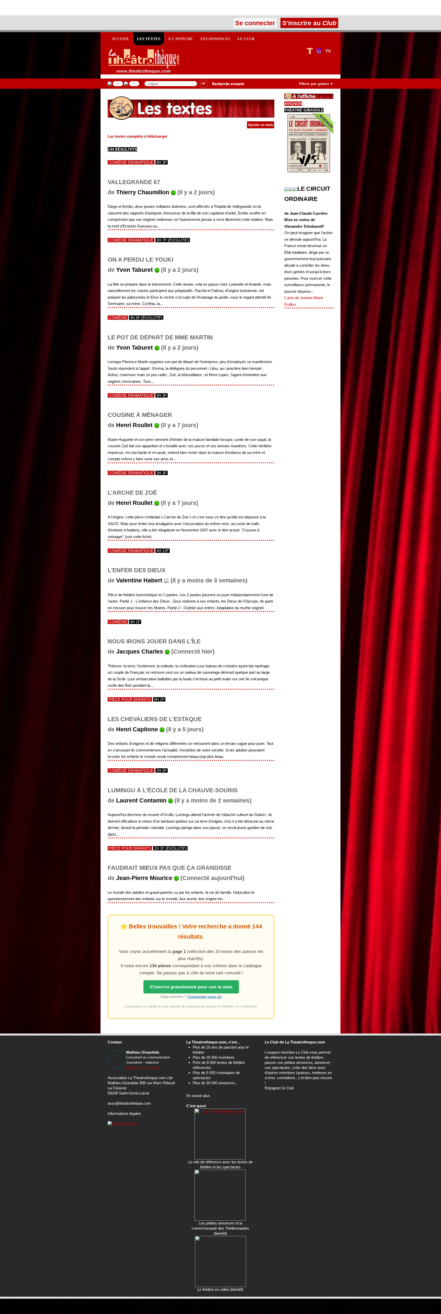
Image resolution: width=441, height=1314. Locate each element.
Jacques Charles (139, 651)
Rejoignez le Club (279, 1088)
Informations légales (124, 1113)
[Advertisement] (59, 7)
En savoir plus (198, 1095)
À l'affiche (180, 39)
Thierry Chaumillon (142, 192)
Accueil (120, 39)
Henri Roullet (134, 425)
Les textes (148, 39)
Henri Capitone (137, 729)
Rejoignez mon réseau (142, 1067)
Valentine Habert (139, 580)
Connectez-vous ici (204, 996)
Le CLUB (246, 39)
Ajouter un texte (260, 125)
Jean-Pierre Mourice (144, 878)
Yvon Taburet (134, 270)
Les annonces (215, 39)
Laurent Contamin (141, 800)
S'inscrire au (308, 23)
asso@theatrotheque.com (129, 1103)
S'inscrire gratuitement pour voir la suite (191, 987)
